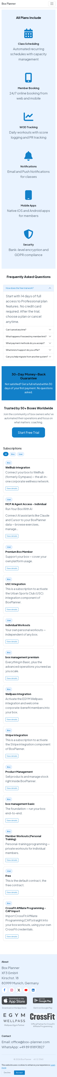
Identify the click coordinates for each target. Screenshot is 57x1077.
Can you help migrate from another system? (27, 356)
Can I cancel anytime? (16, 329)
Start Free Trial (28, 432)
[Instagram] (12, 990)
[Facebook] (4, 990)
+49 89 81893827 (31, 1047)
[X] (19, 990)
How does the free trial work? (20, 288)
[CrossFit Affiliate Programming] (43, 1016)
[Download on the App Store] (14, 1000)
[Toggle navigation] (51, 3)
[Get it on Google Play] (42, 1000)
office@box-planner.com (30, 1042)
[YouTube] (26, 990)
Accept (19, 1072)
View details (12, 488)
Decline (7, 1072)
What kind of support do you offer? (23, 350)
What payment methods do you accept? (25, 343)
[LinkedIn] (33, 990)
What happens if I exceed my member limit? (26, 336)
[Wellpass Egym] (14, 1017)
